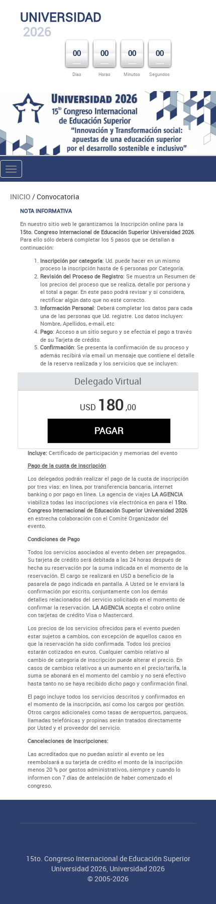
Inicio (20, 196)
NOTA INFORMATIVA (46, 210)
